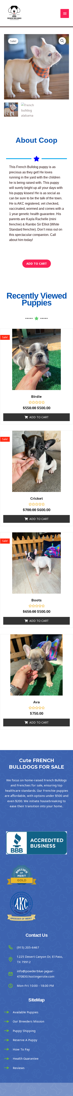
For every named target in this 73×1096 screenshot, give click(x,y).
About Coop (36, 140)
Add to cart (36, 263)
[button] (62, 41)
